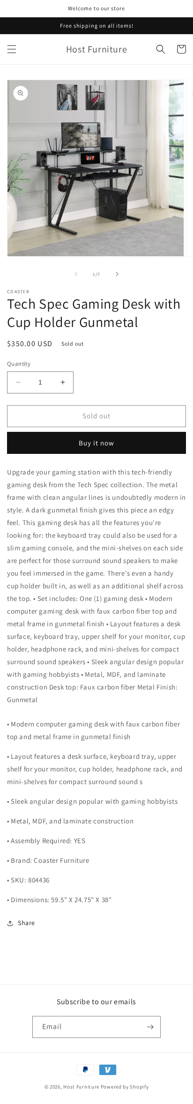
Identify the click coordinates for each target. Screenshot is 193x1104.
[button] (11, 49)
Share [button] (26, 923)
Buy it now (96, 442)
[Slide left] (76, 274)
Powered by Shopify (125, 1086)
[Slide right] (117, 274)
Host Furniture (81, 1086)
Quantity (18, 364)
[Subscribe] (150, 1027)
